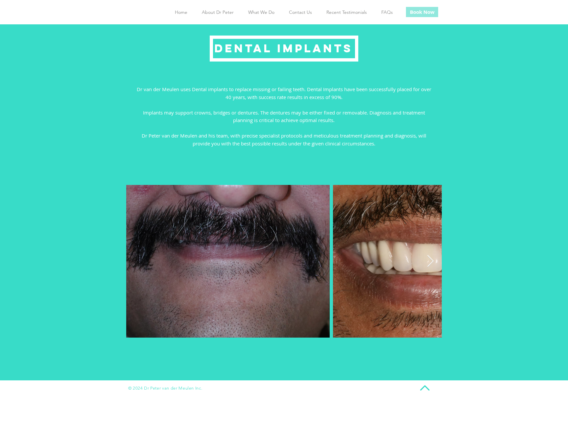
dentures (248, 112)
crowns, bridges (212, 112)
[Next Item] (430, 261)
